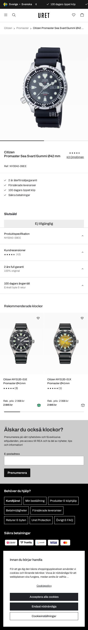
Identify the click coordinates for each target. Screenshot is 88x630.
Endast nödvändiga (44, 606)
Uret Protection (41, 520)
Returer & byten (16, 520)
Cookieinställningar (44, 616)
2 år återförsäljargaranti (22, 180)
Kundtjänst (13, 500)
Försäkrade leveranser (22, 185)
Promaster (22, 28)
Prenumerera (17, 472)
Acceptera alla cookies (44, 596)
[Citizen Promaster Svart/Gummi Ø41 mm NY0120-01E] (21, 343)
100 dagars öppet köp (21, 190)
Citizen (8, 28)
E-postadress (12, 453)
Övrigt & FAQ (64, 520)
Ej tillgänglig (44, 223)
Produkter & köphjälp (63, 500)
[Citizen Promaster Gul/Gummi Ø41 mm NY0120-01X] (65, 343)
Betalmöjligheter (16, 510)
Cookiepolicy (44, 585)
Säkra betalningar (19, 195)
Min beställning (35, 500)
